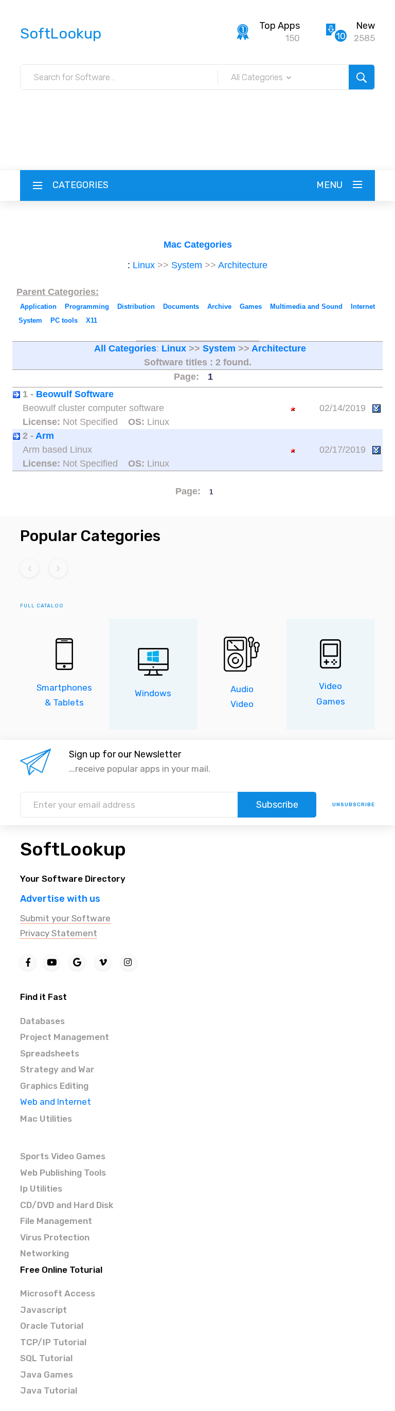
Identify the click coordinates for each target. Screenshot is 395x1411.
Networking (44, 1253)
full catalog (42, 606)
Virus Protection (54, 1237)
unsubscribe (353, 805)
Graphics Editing (54, 1086)
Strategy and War (57, 1069)
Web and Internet (55, 1102)
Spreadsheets (49, 1053)
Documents (181, 306)
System (186, 265)
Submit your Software (65, 918)
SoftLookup (73, 849)
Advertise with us (60, 898)
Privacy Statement (58, 933)
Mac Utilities (46, 1118)
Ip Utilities (41, 1188)
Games (251, 306)
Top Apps (279, 25)
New (365, 25)
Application (38, 306)
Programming (87, 306)
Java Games (46, 1374)
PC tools (64, 320)
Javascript (43, 1310)
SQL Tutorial (46, 1358)
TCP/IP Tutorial (53, 1342)
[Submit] (361, 77)
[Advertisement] (197, 113)
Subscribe (277, 804)
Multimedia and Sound (306, 306)
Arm (44, 436)
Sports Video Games (62, 1156)
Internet (363, 306)
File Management (56, 1221)
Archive (219, 306)
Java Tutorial (48, 1390)
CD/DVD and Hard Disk (66, 1205)
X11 (91, 320)
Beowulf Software (75, 394)
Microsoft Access (57, 1293)
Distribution (136, 306)
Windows (153, 693)
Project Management (64, 1037)
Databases (42, 1021)
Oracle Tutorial (51, 1326)
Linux (144, 265)
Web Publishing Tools (63, 1172)
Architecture (242, 265)
